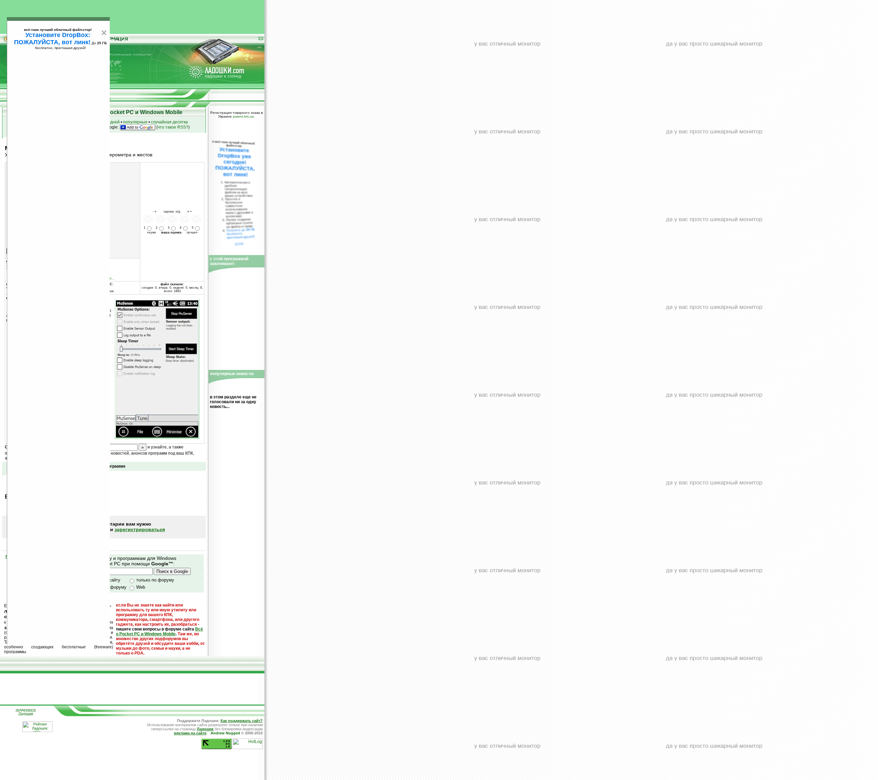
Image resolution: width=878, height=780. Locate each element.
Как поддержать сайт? (242, 721)
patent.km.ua (243, 116)
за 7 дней (110, 122)
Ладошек (205, 729)
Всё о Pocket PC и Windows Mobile (159, 631)
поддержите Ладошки (26, 711)
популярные (135, 122)
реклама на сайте (190, 733)
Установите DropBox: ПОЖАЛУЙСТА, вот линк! (52, 39)
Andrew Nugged (225, 733)
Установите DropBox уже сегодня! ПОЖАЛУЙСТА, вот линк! (235, 162)
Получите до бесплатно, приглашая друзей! (240, 233)
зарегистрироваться (140, 529)
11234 (239, 244)
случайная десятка (169, 122)
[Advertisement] (132, 15)
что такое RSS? (173, 127)
